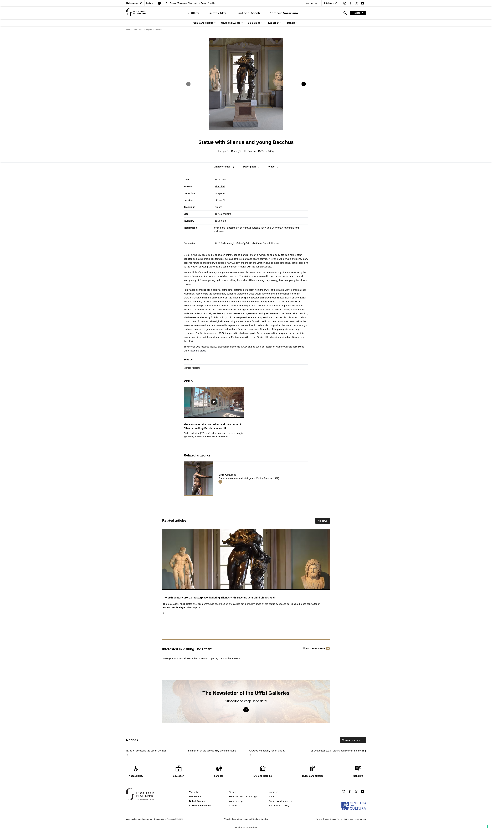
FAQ (271, 796)
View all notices (351, 740)
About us (273, 792)
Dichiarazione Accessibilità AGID (168, 819)
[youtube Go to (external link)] (363, 791)
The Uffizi (220, 186)
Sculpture (220, 193)
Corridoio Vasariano (200, 805)
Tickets (232, 792)
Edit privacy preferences (355, 819)
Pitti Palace (195, 796)
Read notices (311, 3)
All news (322, 521)
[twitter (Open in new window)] (357, 3)
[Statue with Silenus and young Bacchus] (136, 13)
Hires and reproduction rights (244, 796)
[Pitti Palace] (217, 13)
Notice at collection (246, 827)
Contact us (234, 805)
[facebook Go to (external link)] (350, 791)
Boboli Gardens (197, 801)
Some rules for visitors (280, 801)
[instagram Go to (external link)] (343, 791)
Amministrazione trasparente (139, 819)
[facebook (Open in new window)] (351, 3)
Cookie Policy (336, 819)
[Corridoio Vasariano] (284, 13)
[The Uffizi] (193, 13)
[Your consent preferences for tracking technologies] (487, 826)
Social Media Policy (279, 805)
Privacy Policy (322, 819)
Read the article (198, 350)
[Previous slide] (188, 84)
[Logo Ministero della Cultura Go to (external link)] (353, 806)
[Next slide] (303, 84)
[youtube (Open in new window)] (363, 3)
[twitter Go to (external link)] (356, 791)
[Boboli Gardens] (248, 13)
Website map (236, 801)
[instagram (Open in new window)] (345, 3)
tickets (356, 13)
